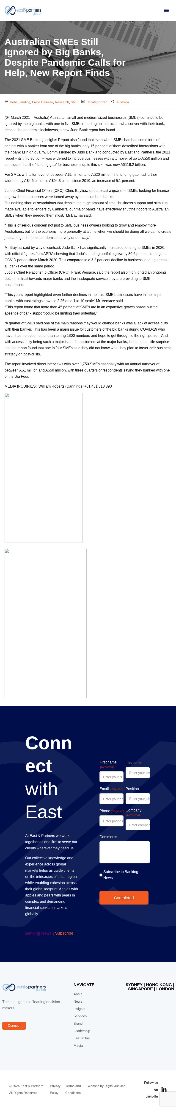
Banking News (38, 933)
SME (74, 102)
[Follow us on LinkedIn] (164, 1089)
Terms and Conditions (73, 1089)
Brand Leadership (82, 1027)
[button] (166, 10)
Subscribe (64, 933)
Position (132, 789)
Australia (122, 102)
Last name (134, 763)
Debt (13, 102)
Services (80, 1016)
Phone (111, 811)
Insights (79, 1009)
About (78, 994)
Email (111, 789)
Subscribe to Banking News (120, 875)
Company (133, 812)
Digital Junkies (114, 1086)
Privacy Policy (55, 1089)
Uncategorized (96, 102)
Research (62, 102)
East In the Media (82, 1041)
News (78, 1001)
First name (108, 764)
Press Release (42, 102)
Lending (24, 102)
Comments (108, 837)
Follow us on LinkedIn (151, 1089)
